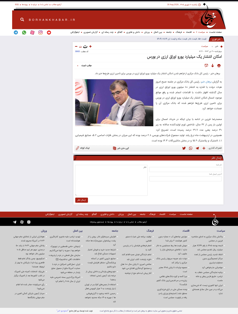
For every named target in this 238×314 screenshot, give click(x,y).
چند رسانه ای (107, 32)
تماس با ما (44, 4)
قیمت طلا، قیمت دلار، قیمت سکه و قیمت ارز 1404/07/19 (181, 39)
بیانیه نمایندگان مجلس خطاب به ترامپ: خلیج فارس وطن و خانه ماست (209, 276)
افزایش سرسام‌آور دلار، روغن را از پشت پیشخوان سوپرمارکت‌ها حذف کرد (101, 241)
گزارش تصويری (90, 32)
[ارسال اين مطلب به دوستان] (206, 66)
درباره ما (34, 4)
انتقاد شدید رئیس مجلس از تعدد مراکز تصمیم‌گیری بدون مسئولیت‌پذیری (208, 259)
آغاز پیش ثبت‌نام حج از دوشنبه (138, 273)
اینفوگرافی (74, 32)
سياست (201, 32)
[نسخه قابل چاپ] (219, 66)
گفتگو (119, 32)
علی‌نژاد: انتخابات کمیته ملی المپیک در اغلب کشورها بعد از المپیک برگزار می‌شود (29, 276)
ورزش (147, 32)
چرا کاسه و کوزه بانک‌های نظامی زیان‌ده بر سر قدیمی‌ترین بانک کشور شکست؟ (171, 280)
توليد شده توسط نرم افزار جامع (75, 311)
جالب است (86, 66)
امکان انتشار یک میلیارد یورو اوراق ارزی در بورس (184, 56)
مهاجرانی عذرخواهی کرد (212, 267)
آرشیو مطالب (56, 4)
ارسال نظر (81, 200)
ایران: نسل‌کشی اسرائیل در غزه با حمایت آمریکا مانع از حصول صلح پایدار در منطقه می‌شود (65, 268)
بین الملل (158, 32)
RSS (17, 4)
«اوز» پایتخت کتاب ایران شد (139, 259)
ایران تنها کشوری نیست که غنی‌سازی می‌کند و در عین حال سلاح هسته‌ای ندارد (207, 289)
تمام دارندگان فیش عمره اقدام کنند (136, 254)
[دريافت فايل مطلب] (212, 66)
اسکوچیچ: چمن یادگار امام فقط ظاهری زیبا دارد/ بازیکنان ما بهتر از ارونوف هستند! (30, 263)
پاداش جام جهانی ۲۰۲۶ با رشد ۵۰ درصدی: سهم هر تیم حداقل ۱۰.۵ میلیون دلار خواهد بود (30, 250)
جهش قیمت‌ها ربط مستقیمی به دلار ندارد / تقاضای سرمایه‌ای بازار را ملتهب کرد (171, 250)
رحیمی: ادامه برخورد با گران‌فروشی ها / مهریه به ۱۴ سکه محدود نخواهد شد (100, 297)
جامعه (168, 32)
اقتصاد (189, 32)
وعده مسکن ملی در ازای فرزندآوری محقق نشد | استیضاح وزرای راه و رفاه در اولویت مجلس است (172, 293)
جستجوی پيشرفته (97, 222)
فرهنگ (179, 32)
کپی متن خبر (123, 148)
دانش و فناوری (133, 32)
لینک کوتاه (85, 148)
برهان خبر (206, 82)
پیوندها (25, 4)
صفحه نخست (215, 32)
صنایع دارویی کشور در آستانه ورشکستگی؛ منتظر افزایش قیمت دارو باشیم (102, 263)
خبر (216, 46)
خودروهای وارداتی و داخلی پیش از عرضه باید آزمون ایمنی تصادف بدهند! (101, 276)
